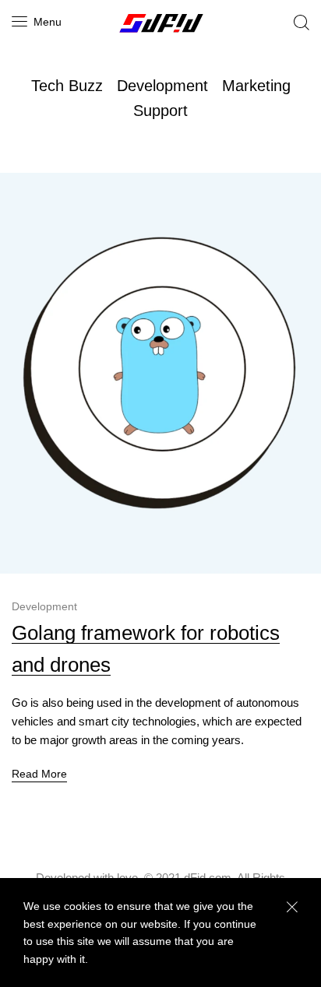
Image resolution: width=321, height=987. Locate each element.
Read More (39, 773)
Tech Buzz (67, 85)
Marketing (256, 85)
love (127, 877)
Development (162, 85)
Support (160, 110)
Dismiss (292, 907)
